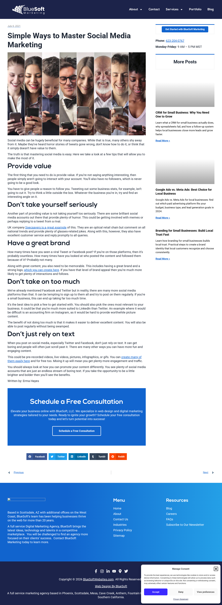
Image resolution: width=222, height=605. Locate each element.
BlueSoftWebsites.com (98, 579)
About (133, 9)
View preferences (205, 592)
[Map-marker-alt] (120, 571)
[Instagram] (102, 571)
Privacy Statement (180, 599)
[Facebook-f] (96, 571)
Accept (155, 592)
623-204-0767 (175, 40)
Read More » (163, 140)
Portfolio (195, 9)
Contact (154, 9)
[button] (215, 568)
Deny (180, 592)
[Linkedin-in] (108, 571)
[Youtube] (114, 571)
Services (172, 9)
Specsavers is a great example (45, 227)
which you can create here (41, 270)
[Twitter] (126, 571)
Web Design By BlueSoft (111, 586)
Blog (211, 9)
